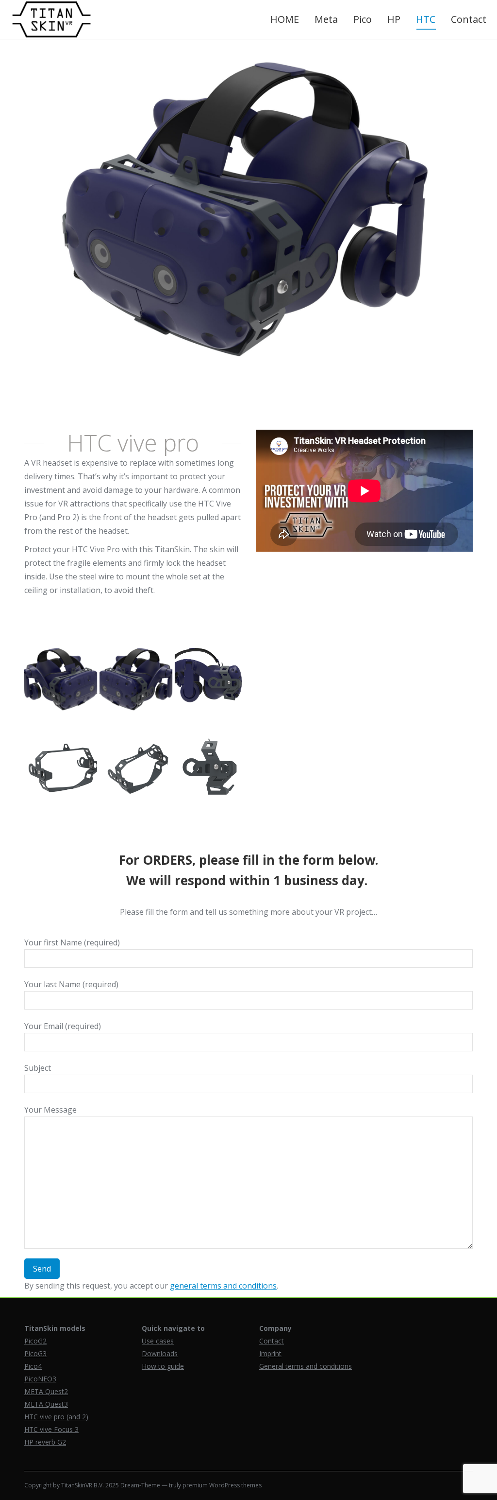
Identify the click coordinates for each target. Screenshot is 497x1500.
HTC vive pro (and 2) (56, 1416)
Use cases (158, 1340)
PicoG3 (35, 1353)
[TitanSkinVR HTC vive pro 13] (211, 769)
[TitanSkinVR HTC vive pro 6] (211, 679)
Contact (271, 1340)
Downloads (160, 1353)
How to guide (163, 1366)
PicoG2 (35, 1340)
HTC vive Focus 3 (51, 1429)
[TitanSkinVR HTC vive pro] (135, 679)
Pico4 (33, 1366)
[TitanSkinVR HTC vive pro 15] (60, 769)
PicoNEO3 (40, 1378)
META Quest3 (46, 1404)
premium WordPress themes (222, 1485)
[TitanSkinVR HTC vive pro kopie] (60, 679)
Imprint (270, 1353)
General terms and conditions (305, 1366)
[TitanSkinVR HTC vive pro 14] (135, 769)
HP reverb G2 (45, 1442)
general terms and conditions (223, 1285)
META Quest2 (46, 1391)
